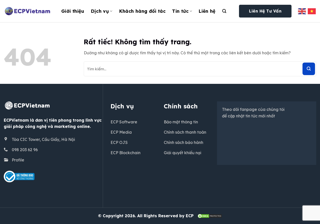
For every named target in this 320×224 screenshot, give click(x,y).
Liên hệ (207, 11)
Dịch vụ (100, 11)
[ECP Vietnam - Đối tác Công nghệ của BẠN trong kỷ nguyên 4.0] (29, 11)
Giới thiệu (72, 11)
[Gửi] (308, 69)
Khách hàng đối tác (142, 11)
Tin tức (180, 11)
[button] (224, 11)
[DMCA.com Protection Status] (209, 215)
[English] (302, 11)
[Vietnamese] (312, 11)
